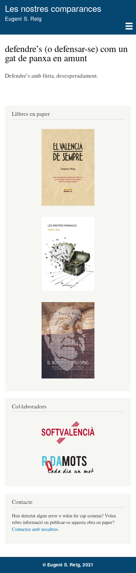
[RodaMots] (68, 472)
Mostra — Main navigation (68, 29)
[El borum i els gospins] (68, 377)
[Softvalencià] (68, 442)
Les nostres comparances (53, 8)
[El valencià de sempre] (68, 204)
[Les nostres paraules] (68, 289)
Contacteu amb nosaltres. (35, 529)
